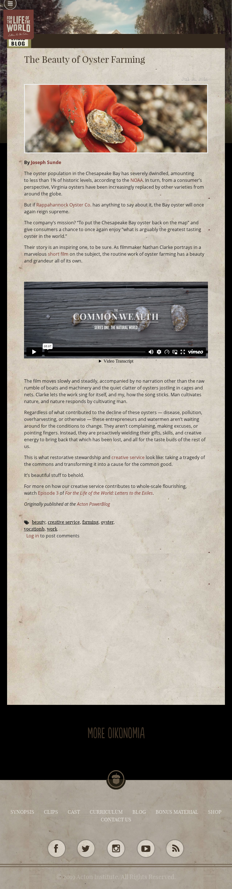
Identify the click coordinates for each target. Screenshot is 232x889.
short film (58, 254)
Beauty (38, 522)
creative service (128, 457)
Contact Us (116, 819)
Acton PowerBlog (93, 504)
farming (90, 522)
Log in (32, 536)
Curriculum (106, 812)
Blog (139, 812)
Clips (51, 812)
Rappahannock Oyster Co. (63, 205)
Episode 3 (48, 493)
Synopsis (22, 812)
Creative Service (64, 522)
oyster (107, 522)
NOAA (136, 180)
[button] (10, 5)
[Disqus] (116, 610)
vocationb (34, 529)
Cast (74, 812)
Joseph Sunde (46, 162)
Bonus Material (177, 812)
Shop (215, 812)
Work (52, 529)
